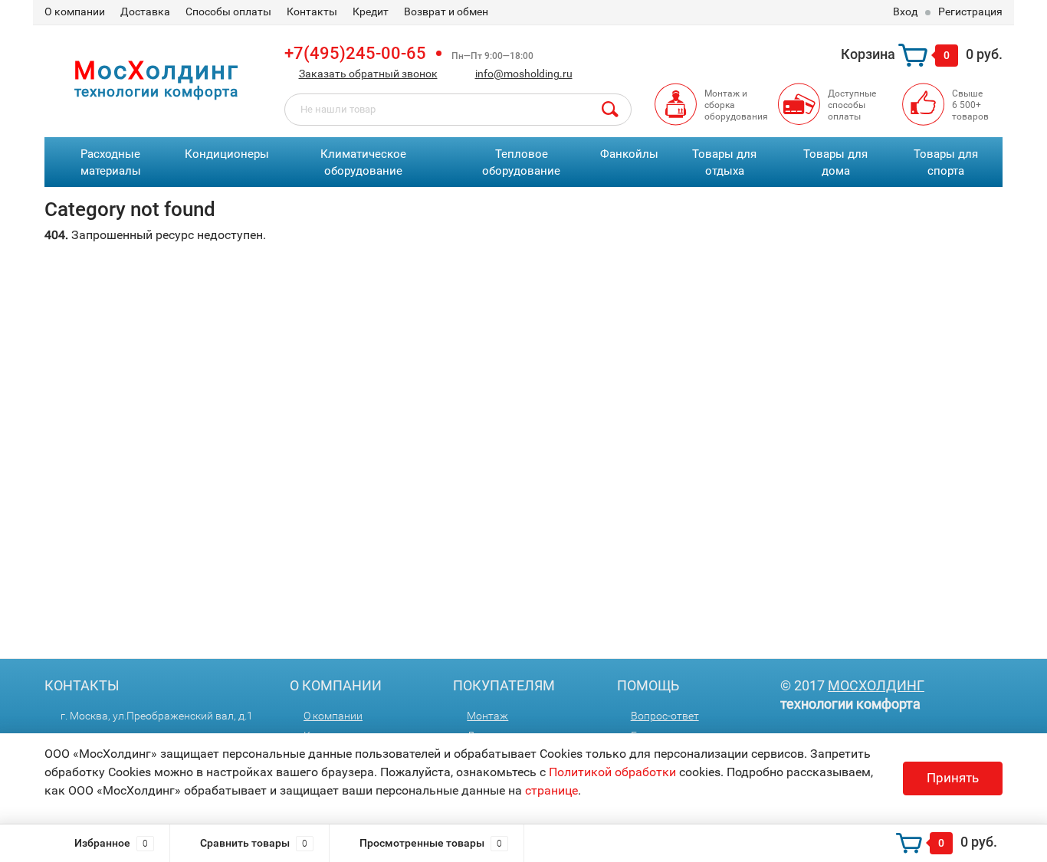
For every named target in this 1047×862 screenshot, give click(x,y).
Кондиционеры (227, 154)
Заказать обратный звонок (368, 73)
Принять (953, 777)
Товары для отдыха (724, 163)
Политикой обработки (612, 772)
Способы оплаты (228, 11)
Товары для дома (835, 163)
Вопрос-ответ (665, 716)
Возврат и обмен (446, 11)
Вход (905, 11)
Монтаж (487, 716)
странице (551, 790)
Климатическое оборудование (363, 163)
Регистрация (970, 11)
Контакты (312, 11)
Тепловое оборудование (521, 163)
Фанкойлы (629, 154)
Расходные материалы (110, 163)
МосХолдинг (876, 685)
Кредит (371, 11)
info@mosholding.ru (524, 73)
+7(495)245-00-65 (355, 53)
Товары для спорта (946, 163)
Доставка (145, 11)
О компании (74, 11)
